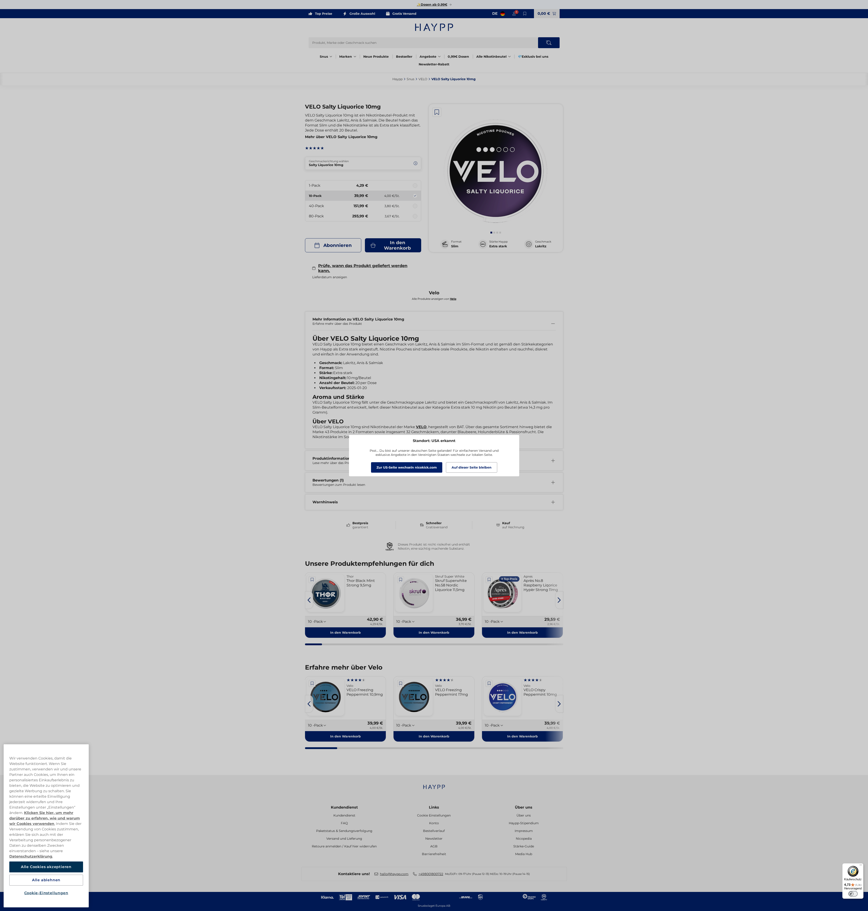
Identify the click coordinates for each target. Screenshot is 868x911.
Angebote (428, 57)
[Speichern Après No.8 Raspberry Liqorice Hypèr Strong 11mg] (489, 579)
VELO (421, 427)
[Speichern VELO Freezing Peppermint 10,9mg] (312, 683)
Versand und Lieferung (344, 839)
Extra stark (498, 246)
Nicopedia (524, 839)
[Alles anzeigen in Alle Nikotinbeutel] (509, 57)
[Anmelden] (514, 13)
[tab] (491, 232)
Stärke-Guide (523, 846)
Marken (345, 57)
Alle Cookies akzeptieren (46, 867)
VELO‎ (422, 79)
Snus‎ (410, 79)
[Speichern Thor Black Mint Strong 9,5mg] (312, 579)
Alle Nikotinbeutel (491, 57)
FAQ (344, 823)
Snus (324, 57)
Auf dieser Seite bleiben (472, 467)
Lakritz (540, 246)
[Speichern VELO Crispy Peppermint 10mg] (489, 683)
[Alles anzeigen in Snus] (331, 57)
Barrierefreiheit (434, 854)
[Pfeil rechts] (559, 600)
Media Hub (523, 854)
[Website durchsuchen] (549, 42)
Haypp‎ (397, 79)
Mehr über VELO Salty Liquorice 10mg (341, 137)
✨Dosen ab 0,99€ (432, 4)
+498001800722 (430, 874)
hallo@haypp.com (394, 874)
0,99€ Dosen (458, 57)
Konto (434, 823)
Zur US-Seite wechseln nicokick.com (406, 467)
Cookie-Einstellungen (46, 893)
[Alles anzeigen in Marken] (355, 57)
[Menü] (860, 866)
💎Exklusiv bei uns (533, 57)
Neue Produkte (376, 57)
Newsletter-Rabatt (434, 64)
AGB (434, 846)
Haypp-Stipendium (524, 823)
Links (434, 807)
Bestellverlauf (434, 831)
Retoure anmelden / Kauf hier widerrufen (344, 846)
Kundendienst (344, 807)
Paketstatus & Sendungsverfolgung (344, 831)
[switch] (853, 893)
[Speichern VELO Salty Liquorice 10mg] (436, 112)
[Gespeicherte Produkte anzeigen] (525, 13)
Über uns (523, 807)
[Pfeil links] (309, 600)
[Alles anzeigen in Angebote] (439, 57)
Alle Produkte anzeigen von (434, 298)
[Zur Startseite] (434, 27)
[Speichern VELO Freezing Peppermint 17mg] (400, 683)
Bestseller (404, 57)
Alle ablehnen (46, 880)
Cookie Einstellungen (434, 815)
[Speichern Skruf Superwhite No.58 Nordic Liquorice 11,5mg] (400, 579)
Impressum (524, 831)
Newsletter (434, 839)
